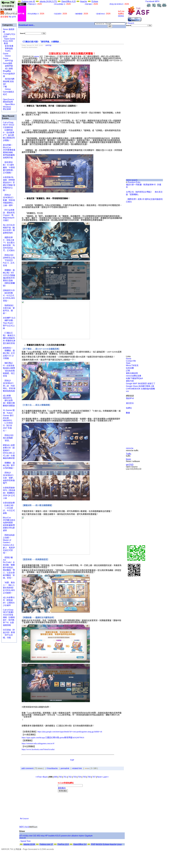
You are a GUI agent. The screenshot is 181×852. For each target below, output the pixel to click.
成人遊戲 (8, 68)
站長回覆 (130, 368)
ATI (20, 836)
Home (128, 359)
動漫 (6, 43)
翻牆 (128, 413)
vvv (127, 391)
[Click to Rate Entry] (85, 768)
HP (46, 836)
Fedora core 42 (28, 1)
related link (77, 768)
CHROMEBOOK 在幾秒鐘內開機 (140, 389)
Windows (7, 107)
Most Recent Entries (8, 117)
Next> (100, 777)
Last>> (106, 777)
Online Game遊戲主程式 (8, 91)
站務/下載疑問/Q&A (134, 378)
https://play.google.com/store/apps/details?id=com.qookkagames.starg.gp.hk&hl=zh (69, 732)
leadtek (51, 836)
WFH (157, 1)
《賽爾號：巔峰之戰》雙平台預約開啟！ (9, 465)
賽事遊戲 (8, 48)
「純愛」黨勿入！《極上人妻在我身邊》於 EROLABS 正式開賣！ (9, 587)
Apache (83, 1)
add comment (27, 768)
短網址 (129, 408)
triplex (81, 836)
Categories (7, 25)
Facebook (150, 1)
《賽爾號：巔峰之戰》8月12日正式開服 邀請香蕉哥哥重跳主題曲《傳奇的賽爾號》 (9, 278)
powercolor (66, 836)
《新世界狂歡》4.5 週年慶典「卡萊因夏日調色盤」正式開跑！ (9, 167)
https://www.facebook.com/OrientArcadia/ (38, 749)
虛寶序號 (8, 66)
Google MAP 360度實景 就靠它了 (140, 383)
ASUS (58, 836)
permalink (65, 768)
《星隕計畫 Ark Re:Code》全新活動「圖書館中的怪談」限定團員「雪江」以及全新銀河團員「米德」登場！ (9, 567)
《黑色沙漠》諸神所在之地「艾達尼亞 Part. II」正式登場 (9, 260)
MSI (38, 836)
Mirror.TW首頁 (132, 365)
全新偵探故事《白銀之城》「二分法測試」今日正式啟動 (9, 508)
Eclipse (95, 1)
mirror (36, 56)
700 (60, 777)
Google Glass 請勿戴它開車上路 (140, 386)
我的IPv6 (130, 398)
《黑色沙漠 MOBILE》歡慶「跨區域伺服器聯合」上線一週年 (9, 200)
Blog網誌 (7, 71)
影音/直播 (8, 46)
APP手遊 (8, 61)
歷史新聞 (7, 109)
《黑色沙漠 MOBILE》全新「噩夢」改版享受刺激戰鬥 (9, 478)
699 (55, 777)
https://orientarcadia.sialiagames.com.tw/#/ (38, 743)
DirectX (22, 838)
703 (74, 777)
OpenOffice (9, 104)
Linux (119, 844)
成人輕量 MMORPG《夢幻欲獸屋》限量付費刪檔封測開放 (9, 401)
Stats (128, 363)
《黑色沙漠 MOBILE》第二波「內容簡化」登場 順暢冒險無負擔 (9, 386)
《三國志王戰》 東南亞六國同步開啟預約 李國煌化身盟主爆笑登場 (9, 338)
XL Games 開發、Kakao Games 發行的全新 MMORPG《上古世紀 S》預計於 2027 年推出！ (9, 420)
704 (79, 777)
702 (70, 777)
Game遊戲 (7, 63)
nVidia (25, 836)
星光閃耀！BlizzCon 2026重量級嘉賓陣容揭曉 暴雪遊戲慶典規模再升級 (9, 151)
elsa (42, 836)
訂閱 (128, 371)
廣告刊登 (130, 381)
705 (84, 777)
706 (89, 777)
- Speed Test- (25, 841)
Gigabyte (89, 836)
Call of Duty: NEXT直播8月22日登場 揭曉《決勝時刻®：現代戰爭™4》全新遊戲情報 (9, 617)
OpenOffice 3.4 (79, 844)
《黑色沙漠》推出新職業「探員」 (9, 438)
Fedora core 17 (46, 844)
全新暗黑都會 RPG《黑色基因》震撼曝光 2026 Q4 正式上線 (9, 493)
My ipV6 (12, 17)
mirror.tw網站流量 (133, 376)
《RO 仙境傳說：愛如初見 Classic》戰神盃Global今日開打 (9, 215)
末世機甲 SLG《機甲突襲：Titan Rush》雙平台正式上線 (9, 323)
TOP (72, 760)
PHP (93, 844)
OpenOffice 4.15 (68, 1)
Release (24, 819)
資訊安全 (130, 403)
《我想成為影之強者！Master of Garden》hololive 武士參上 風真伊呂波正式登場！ (9, 544)
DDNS (121, 16)
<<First (38, 777)
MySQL (99, 844)
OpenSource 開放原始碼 (8, 99)
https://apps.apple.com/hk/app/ (33, 738)
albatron (74, 836)
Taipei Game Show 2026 (9, 40)
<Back (45, 777)
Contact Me (131, 361)
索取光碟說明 (132, 373)
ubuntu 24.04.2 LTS (48, 1)
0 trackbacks (52, 768)
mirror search (131, 180)
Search (130, 23)
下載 (5, 87)
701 (65, 777)
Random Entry (133, 182)
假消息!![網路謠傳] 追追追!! (8, 81)
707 (94, 777)
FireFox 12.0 (63, 844)
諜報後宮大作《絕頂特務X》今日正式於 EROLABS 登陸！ (9, 295)
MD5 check (24, 827)
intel (31, 836)
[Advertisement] (134, 68)
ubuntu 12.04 (29, 844)
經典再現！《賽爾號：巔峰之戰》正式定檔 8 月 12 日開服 (9, 353)
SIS (34, 836)
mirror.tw (129, 448)
